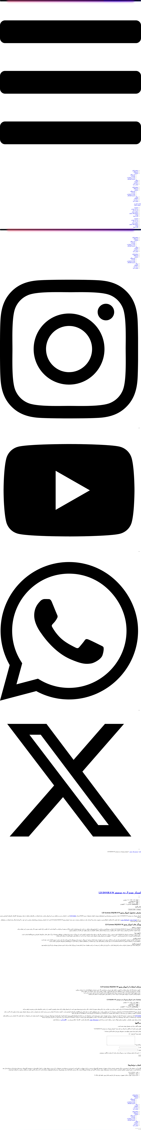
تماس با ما (135, 184)
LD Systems (73, 916)
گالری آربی (63, 1019)
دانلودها (136, 181)
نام (140, 1047)
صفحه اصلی (135, 170)
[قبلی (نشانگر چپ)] (140, 1129)
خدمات (136, 173)
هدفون (136, 214)
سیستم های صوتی (133, 213)
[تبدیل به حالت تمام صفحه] (139, 1128)
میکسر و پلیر (135, 212)
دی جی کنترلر (134, 209)
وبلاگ (136, 180)
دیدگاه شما (138, 1044)
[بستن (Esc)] (136, 1128)
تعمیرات (133, 176)
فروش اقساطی (131, 179)
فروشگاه (136, 172)
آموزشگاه (132, 174)
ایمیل (139, 1050)
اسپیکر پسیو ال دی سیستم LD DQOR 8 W (120, 892)
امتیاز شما (138, 1034)
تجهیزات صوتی (133, 920)
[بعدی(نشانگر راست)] (139, 1129)
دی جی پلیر (135, 210)
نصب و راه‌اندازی (131, 177)
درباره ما (136, 183)
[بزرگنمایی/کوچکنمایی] (140, 1128)
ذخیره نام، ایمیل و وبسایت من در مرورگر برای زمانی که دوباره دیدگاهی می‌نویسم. (119, 1053)
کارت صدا (135, 216)
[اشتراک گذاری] (137, 1128)
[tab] (138, 909)
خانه (140, 851)
